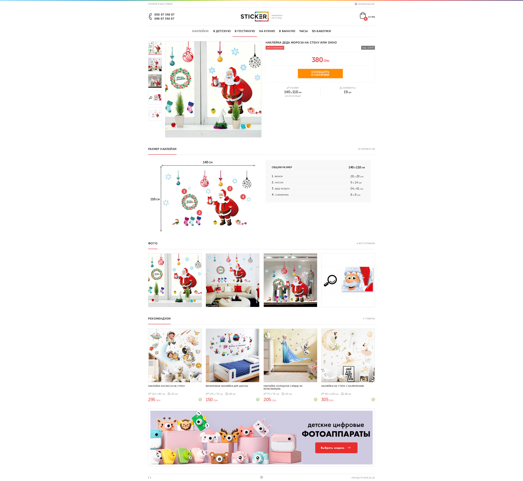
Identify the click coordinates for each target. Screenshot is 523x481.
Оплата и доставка (160, 4)
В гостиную (245, 31)
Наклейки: (200, 31)
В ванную (287, 31)
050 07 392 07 (164, 14)
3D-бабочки (321, 31)
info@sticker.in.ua (363, 478)
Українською (366, 4)
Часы (303, 31)
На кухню (267, 31)
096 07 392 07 (164, 18)
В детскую (222, 31)
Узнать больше (293, 96)
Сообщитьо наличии (320, 73)
